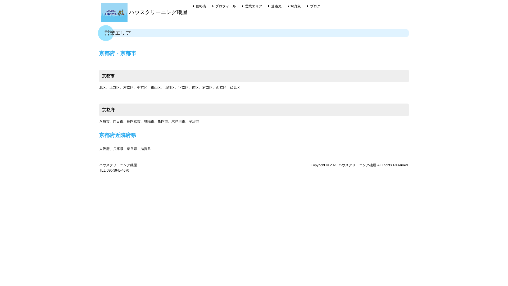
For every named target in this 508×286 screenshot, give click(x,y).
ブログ (315, 6)
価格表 (201, 6)
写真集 (296, 6)
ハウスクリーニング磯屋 (157, 12)
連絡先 (276, 6)
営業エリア (253, 6)
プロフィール (225, 6)
